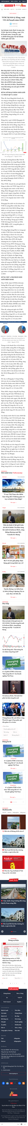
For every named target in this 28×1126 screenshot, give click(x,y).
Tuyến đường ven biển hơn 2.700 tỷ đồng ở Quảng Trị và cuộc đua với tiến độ (13, 591)
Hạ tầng (4, 571)
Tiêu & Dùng (14, 1)
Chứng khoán (5, 1)
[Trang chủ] (2, 9)
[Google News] (21, 1124)
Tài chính (18, 9)
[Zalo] (19, 1083)
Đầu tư (12, 9)
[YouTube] (11, 1083)
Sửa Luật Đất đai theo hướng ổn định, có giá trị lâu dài (12, 853)
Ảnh (2, 1038)
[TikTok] (15, 1083)
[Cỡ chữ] (18, 1124)
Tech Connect (7, 1002)
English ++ (20, 1002)
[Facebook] (3, 1083)
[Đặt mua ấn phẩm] (23, 5)
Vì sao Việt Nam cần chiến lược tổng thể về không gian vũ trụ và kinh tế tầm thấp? (13, 497)
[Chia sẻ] (25, 1124)
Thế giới (4, 507)
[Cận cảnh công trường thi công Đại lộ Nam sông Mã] (13, 893)
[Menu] (2, 1124)
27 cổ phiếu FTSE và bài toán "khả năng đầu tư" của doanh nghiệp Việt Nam (11, 674)
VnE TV (24, 1)
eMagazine (22, 814)
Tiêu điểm (6, 9)
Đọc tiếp (5, 604)
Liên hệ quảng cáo (13, 1073)
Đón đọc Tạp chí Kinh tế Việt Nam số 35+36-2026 (12, 873)
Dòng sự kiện (13, 941)
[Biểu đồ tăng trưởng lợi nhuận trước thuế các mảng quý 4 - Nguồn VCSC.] (13, 137)
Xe (20, 1)
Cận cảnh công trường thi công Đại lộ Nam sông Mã (13, 904)
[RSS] (23, 1083)
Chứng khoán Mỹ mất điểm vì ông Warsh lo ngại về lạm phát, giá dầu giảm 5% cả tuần (13, 720)
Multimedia (7, 811)
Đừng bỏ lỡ (6, 742)
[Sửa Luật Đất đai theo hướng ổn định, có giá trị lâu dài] (12, 916)
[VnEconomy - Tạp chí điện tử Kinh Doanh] (13, 989)
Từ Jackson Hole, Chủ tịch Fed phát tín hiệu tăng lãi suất (12, 697)
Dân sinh (4, 543)
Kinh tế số (4, 477)
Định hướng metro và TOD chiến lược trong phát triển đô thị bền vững (12, 961)
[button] (11, 803)
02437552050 (6, 1070)
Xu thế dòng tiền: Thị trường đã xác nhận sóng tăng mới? (12, 651)
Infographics (16, 814)
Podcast (9, 814)
